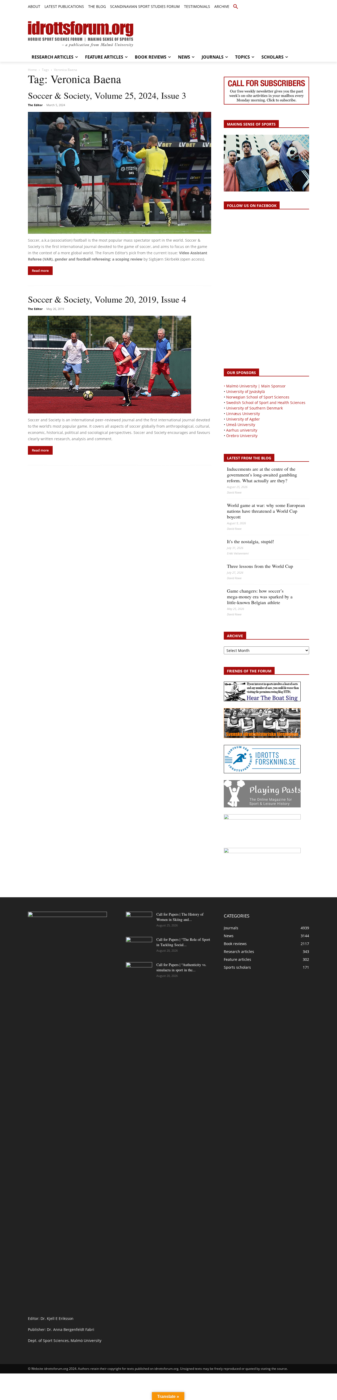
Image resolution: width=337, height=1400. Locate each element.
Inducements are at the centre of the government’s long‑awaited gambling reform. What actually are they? (262, 475)
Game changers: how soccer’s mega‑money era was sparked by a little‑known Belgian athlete (260, 596)
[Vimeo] (300, 7)
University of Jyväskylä (245, 391)
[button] (235, 7)
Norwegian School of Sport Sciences (257, 397)
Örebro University (241, 435)
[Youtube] (306, 7)
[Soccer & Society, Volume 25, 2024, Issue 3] (119, 173)
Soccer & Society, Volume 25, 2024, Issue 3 (107, 95)
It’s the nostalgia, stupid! (250, 541)
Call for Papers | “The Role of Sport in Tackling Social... (183, 942)
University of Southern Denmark (254, 408)
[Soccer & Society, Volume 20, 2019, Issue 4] (119, 364)
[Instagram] (288, 7)
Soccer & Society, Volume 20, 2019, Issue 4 (107, 299)
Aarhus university (241, 430)
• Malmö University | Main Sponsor (255, 385)
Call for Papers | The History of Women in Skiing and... (180, 917)
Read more (40, 271)
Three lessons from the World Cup (260, 566)
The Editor (35, 105)
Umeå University (240, 424)
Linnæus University (243, 413)
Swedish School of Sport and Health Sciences (265, 402)
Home (32, 70)
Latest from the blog (249, 457)
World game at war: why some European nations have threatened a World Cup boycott (266, 511)
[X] (294, 7)
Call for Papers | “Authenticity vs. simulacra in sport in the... (181, 967)
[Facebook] (282, 7)
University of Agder (243, 419)
